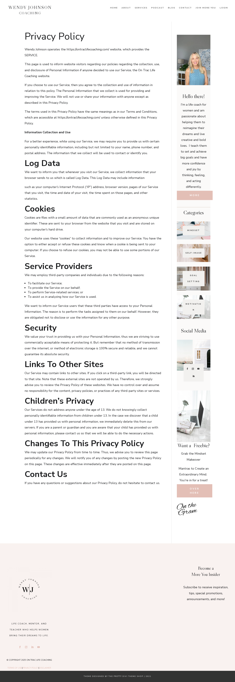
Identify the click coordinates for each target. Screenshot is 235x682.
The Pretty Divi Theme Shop (126, 676)
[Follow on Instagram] (193, 369)
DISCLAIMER (45, 668)
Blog (171, 8)
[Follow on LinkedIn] (193, 376)
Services (141, 8)
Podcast (157, 8)
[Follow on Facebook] (187, 369)
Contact (185, 8)
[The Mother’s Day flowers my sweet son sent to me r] (117, 571)
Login (224, 8)
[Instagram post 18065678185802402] (193, 521)
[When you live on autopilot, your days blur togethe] (205, 513)
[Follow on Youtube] (198, 369)
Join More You (206, 8)
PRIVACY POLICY (31, 668)
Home (114, 8)
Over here (194, 491)
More (195, 195)
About (126, 8)
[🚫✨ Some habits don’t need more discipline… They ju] (205, 521)
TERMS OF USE (14, 668)
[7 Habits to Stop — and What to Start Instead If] (182, 521)
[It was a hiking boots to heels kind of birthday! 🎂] (81, 571)
